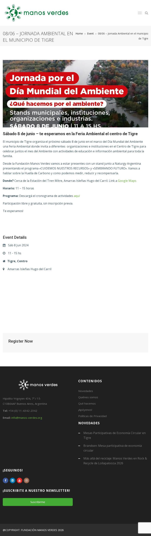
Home (79, 33)
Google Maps (127, 181)
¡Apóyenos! (85, 410)
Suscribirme (37, 502)
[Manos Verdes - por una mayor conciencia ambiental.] (36, 13)
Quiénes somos (88, 397)
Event (90, 33)
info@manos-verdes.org (26, 417)
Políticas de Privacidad (92, 416)
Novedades (85, 391)
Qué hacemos (87, 403)
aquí (77, 196)
